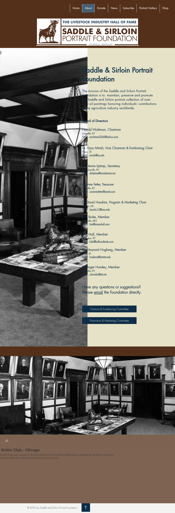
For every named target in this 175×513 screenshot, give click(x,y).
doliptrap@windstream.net (102, 173)
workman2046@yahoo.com (103, 136)
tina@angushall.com (100, 224)
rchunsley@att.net (97, 274)
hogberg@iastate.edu (100, 256)
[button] (7, 441)
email (98, 292)
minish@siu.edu (96, 155)
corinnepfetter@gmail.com (102, 191)
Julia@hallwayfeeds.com (101, 241)
